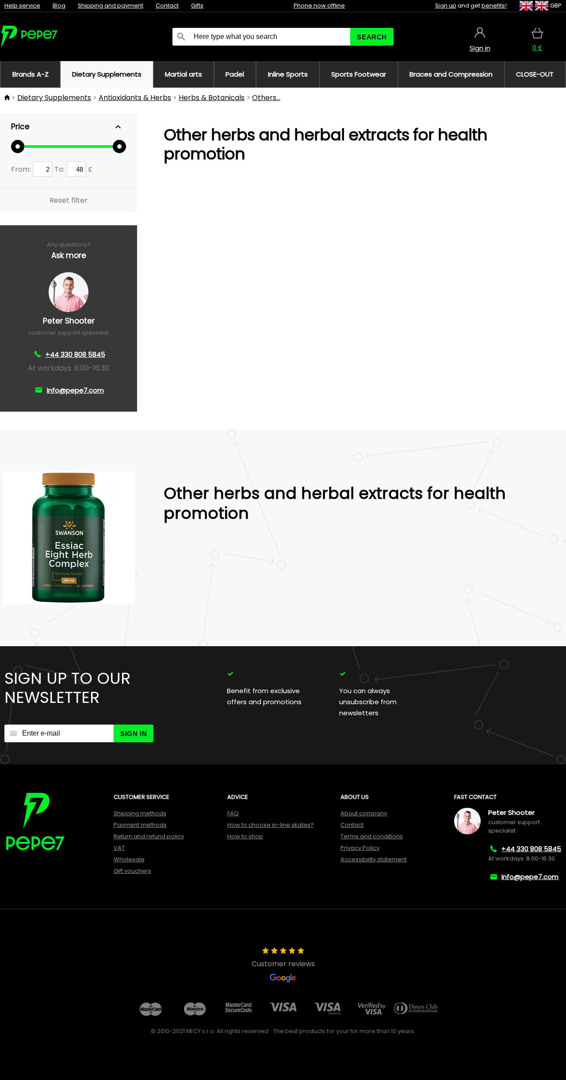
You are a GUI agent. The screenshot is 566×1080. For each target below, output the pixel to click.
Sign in (133, 733)
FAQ (233, 813)
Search (372, 37)
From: (22, 169)
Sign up (445, 5)
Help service (22, 5)
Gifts (197, 5)
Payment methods (140, 825)
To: (60, 169)
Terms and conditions (371, 836)
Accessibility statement (373, 859)
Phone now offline (319, 5)
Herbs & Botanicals (212, 98)
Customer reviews (283, 964)
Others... (266, 98)
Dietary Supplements (54, 98)
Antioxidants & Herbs (135, 98)
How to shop (245, 836)
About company (363, 813)
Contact (167, 5)
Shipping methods (140, 813)
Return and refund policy (149, 836)
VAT (119, 848)
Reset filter (69, 200)
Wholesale (129, 859)
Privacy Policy (359, 848)
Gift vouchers (132, 871)
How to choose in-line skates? (270, 825)
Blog (59, 5)
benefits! (494, 5)
